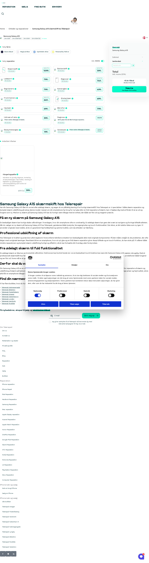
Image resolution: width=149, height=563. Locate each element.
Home (2, 29)
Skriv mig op (89, 316)
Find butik (40, 7)
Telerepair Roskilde (8, 303)
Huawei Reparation (8, 419)
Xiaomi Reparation (8, 445)
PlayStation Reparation (10, 470)
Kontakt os (6, 336)
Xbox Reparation (8, 475)
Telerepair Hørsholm (9, 301)
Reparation (8, 7)
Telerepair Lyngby (8, 299)
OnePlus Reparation (9, 434)
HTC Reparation (7, 450)
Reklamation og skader (10, 341)
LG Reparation (7, 465)
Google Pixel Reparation (10, 440)
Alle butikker (6, 501)
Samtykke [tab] (42, 265)
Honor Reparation (8, 429)
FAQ (3, 351)
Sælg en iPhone (7, 493)
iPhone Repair (7, 389)
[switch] (62, 295)
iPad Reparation (7, 394)
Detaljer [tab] (75, 265)
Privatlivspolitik (7, 346)
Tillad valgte (74, 304)
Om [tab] (107, 265)
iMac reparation (7, 409)
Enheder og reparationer (18, 29)
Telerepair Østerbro (8, 290)
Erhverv (57, 7)
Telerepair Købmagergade (11, 287)
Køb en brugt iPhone (9, 488)
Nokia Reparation (8, 455)
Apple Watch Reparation (10, 424)
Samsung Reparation (9, 404)
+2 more (44, 38)
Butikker (5, 376)
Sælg (25, 7)
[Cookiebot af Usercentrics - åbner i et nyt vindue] (111, 257)
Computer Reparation (9, 480)
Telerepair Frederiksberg (10, 292)
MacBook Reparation (9, 399)
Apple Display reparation (10, 414)
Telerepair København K (10, 296)
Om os (4, 331)
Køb (3, 366)
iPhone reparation (8, 384)
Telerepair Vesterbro (9, 547)
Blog (3, 356)
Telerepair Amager (8, 294)
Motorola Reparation (9, 460)
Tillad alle (106, 304)
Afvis (43, 304)
